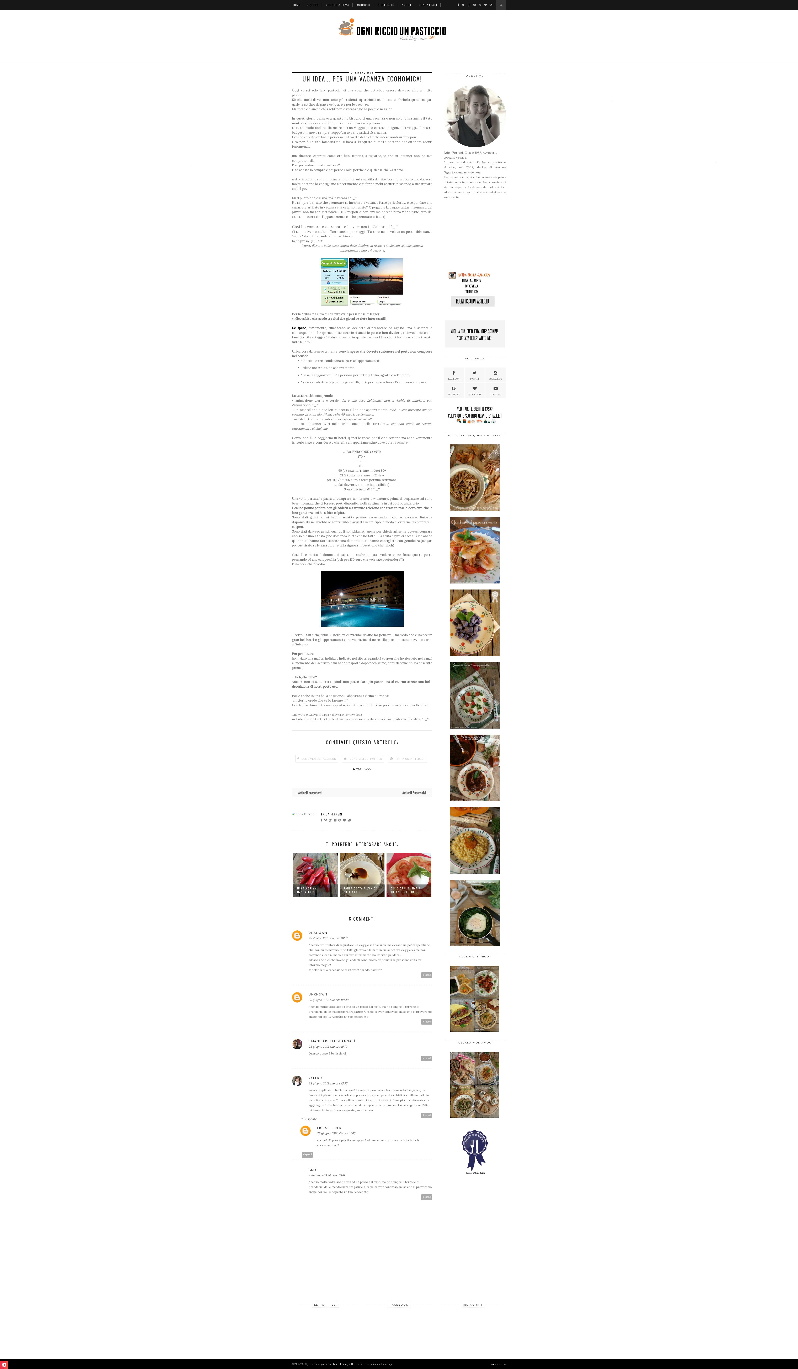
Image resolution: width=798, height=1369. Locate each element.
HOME (296, 4)
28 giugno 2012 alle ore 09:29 (328, 1000)
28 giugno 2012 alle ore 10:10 (328, 1046)
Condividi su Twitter (366, 758)
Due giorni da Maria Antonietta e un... (359, 890)
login (390, 1363)
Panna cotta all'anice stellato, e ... (313, 890)
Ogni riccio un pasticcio (318, 1363)
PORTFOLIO (386, 4)
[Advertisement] (470, 237)
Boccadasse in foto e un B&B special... (407, 890)
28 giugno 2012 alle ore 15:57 (328, 1083)
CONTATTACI (428, 4)
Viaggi (367, 769)
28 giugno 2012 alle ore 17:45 (336, 1133)
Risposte (310, 1119)
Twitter (474, 378)
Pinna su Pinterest (410, 758)
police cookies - (379, 1363)
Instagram (495, 378)
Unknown (318, 933)
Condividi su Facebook (319, 758)
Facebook (453, 378)
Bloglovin (474, 394)
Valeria (316, 1078)
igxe (312, 1170)
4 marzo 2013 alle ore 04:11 (327, 1175)
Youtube (495, 394)
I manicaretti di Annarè (332, 1041)
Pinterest (453, 394)
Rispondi (426, 975)
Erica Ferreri (331, 814)
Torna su (496, 1364)
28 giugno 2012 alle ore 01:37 (328, 938)
